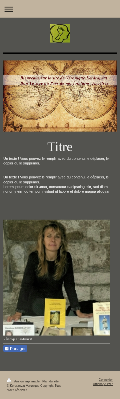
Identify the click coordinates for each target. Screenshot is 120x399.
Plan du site (50, 381)
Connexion (106, 379)
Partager (17, 349)
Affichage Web (103, 384)
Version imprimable (27, 381)
